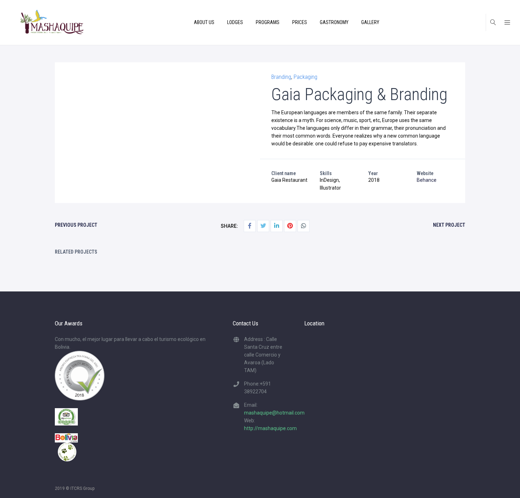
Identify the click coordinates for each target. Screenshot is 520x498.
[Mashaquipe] (52, 22)
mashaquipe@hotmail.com (274, 413)
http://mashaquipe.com (270, 428)
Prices (299, 22)
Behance (427, 180)
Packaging (305, 77)
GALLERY (370, 22)
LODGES (235, 22)
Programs (267, 22)
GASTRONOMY (334, 22)
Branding (281, 77)
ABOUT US (204, 22)
